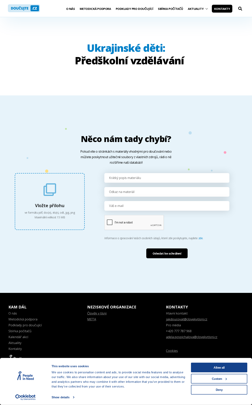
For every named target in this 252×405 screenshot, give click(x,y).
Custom (217, 378)
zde (200, 238)
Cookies (172, 351)
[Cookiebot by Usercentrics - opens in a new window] (25, 397)
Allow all (219, 367)
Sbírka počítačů (170, 9)
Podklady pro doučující (134, 9)
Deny (219, 389)
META (91, 319)
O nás (70, 9)
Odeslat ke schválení (167, 253)
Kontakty (222, 9)
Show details (60, 397)
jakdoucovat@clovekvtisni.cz (186, 319)
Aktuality (196, 9)
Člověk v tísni (97, 313)
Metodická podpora (95, 9)
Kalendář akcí (18, 337)
